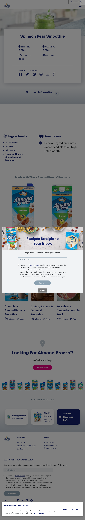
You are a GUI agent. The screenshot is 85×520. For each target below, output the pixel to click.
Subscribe (42, 283)
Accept (75, 509)
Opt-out (66, 509)
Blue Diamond (34, 265)
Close (42, 290)
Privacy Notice (38, 513)
